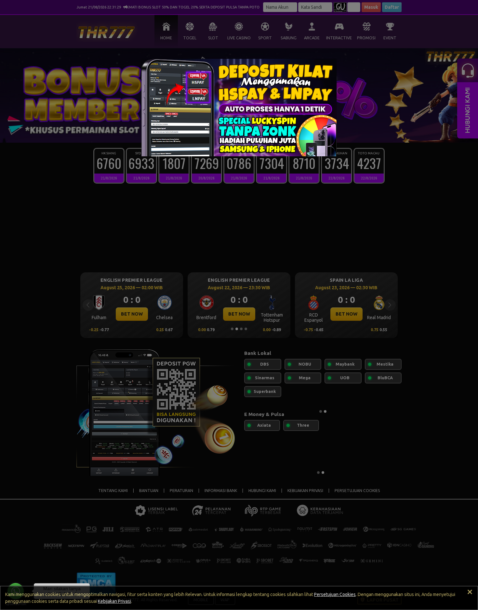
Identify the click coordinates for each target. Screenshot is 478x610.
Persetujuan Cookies (335, 594)
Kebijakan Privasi (114, 601)
